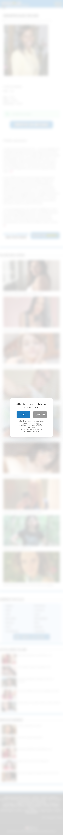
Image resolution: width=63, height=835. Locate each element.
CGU (37, 431)
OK (23, 414)
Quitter (41, 414)
